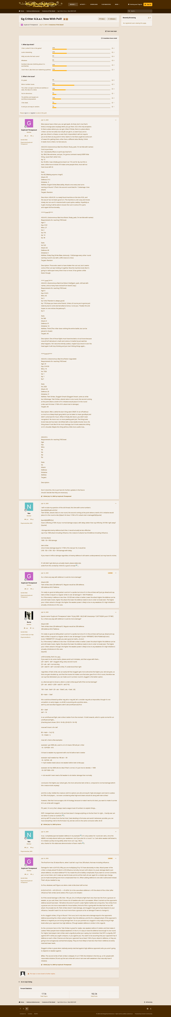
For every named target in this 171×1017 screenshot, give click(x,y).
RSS (37, 1014)
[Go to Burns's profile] (29, 615)
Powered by (143, 1014)
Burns (29, 622)
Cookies (30, 1014)
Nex (29, 513)
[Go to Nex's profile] (29, 507)
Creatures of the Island (56, 25)
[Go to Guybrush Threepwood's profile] (22, 25)
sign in (26, 113)
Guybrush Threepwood (31, 25)
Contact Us (23, 1014)
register (32, 113)
